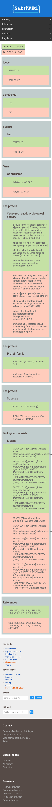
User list (8, 680)
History (8, 682)
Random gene (11, 659)
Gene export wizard (13, 674)
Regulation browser (12, 796)
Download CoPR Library (14, 688)
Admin (6, 741)
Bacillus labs (10, 654)
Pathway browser (11, 787)
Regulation (7, 38)
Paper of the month (13, 651)
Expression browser (12, 790)
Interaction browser (12, 793)
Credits (8, 665)
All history (8, 764)
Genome (6, 33)
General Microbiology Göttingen (18, 731)
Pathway (6, 19)
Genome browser (11, 800)
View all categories (13, 657)
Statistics (9, 685)
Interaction (7, 24)
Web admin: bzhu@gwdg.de (16, 738)
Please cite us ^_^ (12, 662)
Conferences (10, 649)
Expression (7, 29)
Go (32, 698)
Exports (8, 677)
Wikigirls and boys (12, 734)
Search (38, 698)
